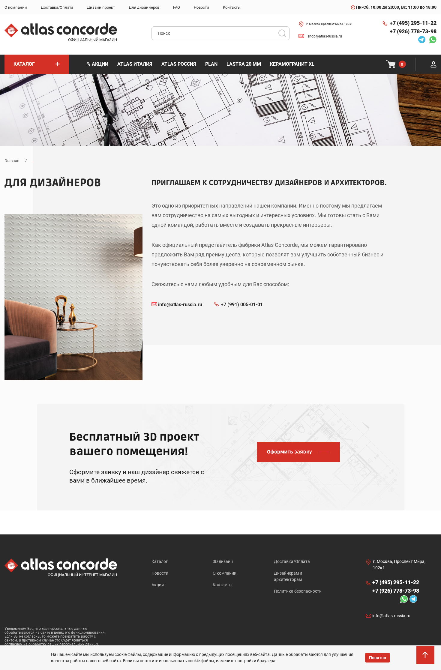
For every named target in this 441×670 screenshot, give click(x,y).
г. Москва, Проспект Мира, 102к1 (329, 23)
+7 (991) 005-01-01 (242, 304)
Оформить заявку (289, 452)
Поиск (282, 33)
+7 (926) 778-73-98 (413, 31)
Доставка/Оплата (292, 561)
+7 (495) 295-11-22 (413, 23)
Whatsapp (431, 39)
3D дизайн (223, 561)
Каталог (160, 561)
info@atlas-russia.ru (180, 304)
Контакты (222, 584)
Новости (160, 573)
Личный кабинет (433, 64)
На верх (426, 658)
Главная (11, 160)
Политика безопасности (298, 591)
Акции (158, 584)
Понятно (377, 657)
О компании (224, 573)
